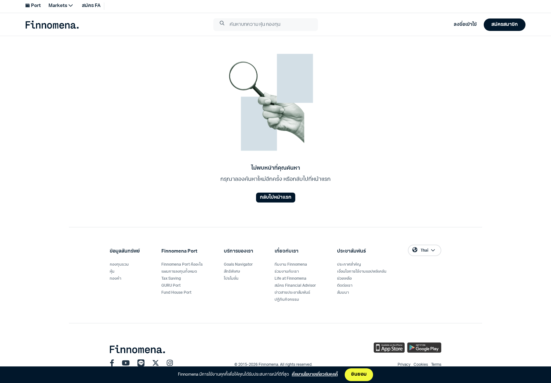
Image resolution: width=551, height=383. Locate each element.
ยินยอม (359, 374)
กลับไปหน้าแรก (275, 197)
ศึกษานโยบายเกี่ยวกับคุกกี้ (315, 374)
